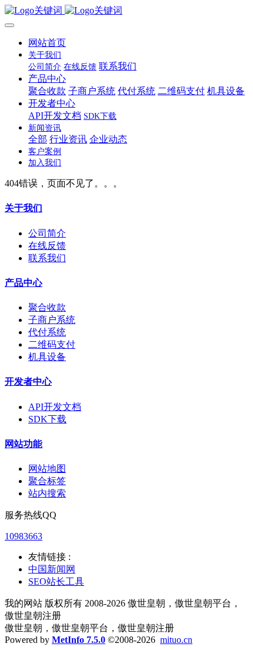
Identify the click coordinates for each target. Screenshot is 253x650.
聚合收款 (47, 307)
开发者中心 (28, 381)
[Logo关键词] (126, 11)
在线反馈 (47, 246)
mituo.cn (176, 640)
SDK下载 (47, 419)
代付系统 (47, 332)
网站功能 (23, 444)
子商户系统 (51, 320)
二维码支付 (51, 344)
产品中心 (23, 283)
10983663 (23, 536)
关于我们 (23, 208)
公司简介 (47, 233)
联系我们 (47, 258)
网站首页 (47, 43)
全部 (37, 139)
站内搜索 (47, 493)
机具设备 (47, 357)
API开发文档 (54, 407)
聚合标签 (47, 481)
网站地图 (47, 469)
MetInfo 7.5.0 (78, 640)
